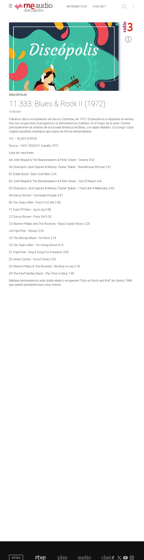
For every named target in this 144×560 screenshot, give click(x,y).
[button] (10, 6)
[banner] (33, 6)
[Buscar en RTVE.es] (124, 6)
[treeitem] (76, 7)
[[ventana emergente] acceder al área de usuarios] (133, 6)
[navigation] (86, 6)
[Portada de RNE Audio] (33, 6)
